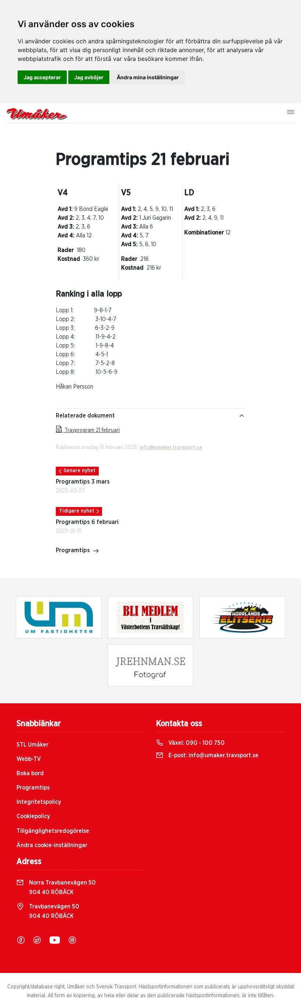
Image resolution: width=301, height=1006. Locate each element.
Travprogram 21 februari (91, 430)
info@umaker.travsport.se (170, 447)
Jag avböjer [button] (89, 77)
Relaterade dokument (85, 416)
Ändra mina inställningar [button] (148, 77)
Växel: (196, 743)
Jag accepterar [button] (42, 77)
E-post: (212, 755)
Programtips (73, 550)
